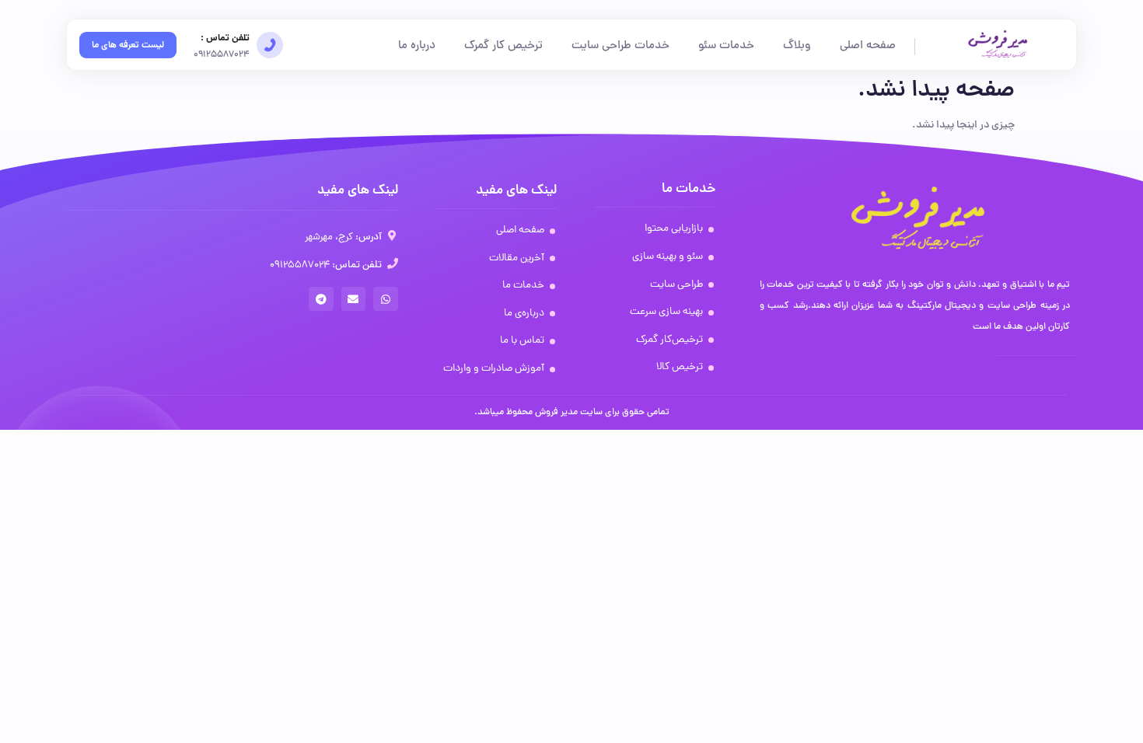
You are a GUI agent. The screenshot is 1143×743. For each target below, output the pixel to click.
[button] (385, 299)
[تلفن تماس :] (270, 45)
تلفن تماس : (225, 38)
